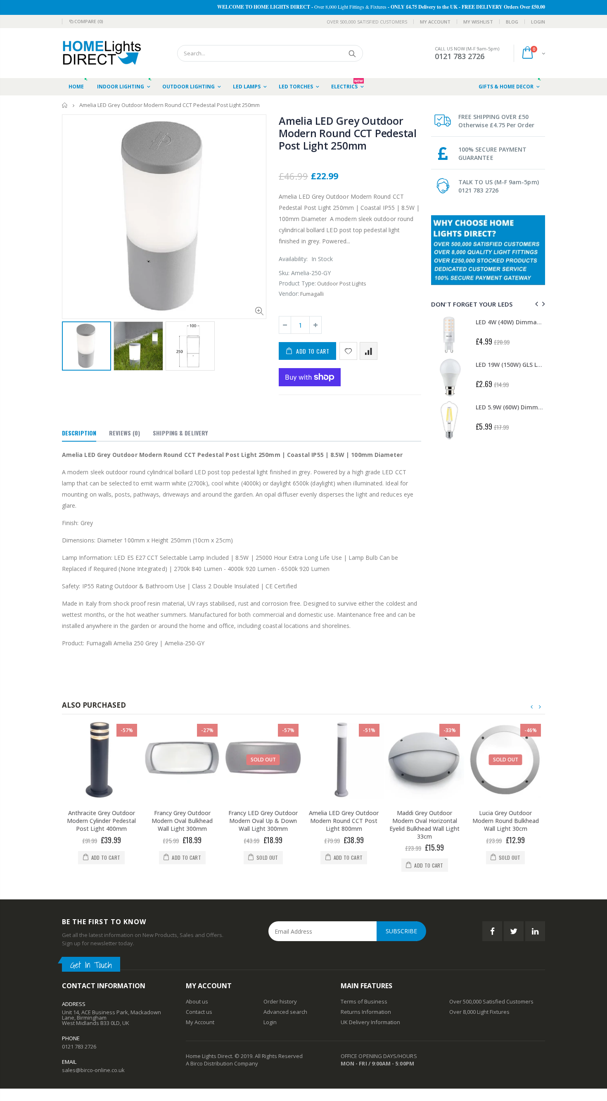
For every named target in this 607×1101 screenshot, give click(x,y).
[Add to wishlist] (348, 351)
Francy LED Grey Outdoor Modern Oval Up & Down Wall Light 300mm (263, 820)
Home (65, 105)
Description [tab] (79, 432)
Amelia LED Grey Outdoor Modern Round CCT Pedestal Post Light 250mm (348, 133)
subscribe (401, 931)
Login (538, 22)
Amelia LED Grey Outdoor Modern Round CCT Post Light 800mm (344, 820)
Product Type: (297, 283)
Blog (512, 22)
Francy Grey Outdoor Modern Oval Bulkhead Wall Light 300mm (182, 820)
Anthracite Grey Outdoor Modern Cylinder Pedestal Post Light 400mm (101, 820)
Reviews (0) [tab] (124, 432)
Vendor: (289, 293)
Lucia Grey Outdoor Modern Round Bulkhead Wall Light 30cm (505, 820)
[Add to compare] (368, 351)
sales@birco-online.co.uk (93, 1070)
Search (352, 53)
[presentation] (535, 303)
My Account (435, 22)
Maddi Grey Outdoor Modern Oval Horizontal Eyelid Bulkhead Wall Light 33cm (424, 824)
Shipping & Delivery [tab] (180, 432)
